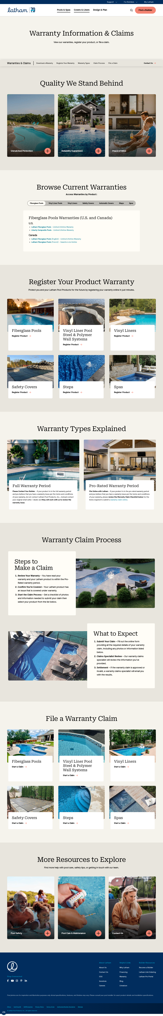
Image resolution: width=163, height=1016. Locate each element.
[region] (81, 125)
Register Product (20, 336)
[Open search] (131, 10)
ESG (100, 976)
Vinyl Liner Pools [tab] (55, 203)
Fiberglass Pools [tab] (36, 203)
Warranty (123, 976)
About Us (103, 967)
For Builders (129, 2)
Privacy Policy (39, 1007)
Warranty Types (84, 63)
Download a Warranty (44, 63)
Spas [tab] (131, 203)
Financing (123, 972)
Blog (121, 981)
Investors (102, 981)
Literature (123, 985)
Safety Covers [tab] (88, 203)
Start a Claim (17, 766)
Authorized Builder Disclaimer (66, 1007)
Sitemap (80, 1007)
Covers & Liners (82, 9)
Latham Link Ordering (147, 972)
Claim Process (99, 63)
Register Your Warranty (65, 63)
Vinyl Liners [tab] (72, 203)
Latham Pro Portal (146, 976)
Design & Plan (100, 9)
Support (110, 2)
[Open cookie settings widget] (3, 1012)
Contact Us (148, 63)
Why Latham (124, 967)
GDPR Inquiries (28, 1007)
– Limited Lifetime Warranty (52, 227)
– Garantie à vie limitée (54, 242)
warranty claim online (119, 500)
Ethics (9, 1007)
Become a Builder (146, 967)
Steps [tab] (121, 203)
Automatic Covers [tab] (106, 203)
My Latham (149, 2)
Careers (102, 985)
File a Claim (112, 63)
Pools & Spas (63, 9)
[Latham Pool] (21, 10)
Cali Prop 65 (17, 1007)
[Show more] (47, 151)
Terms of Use (50, 1007)
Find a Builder (145, 10)
